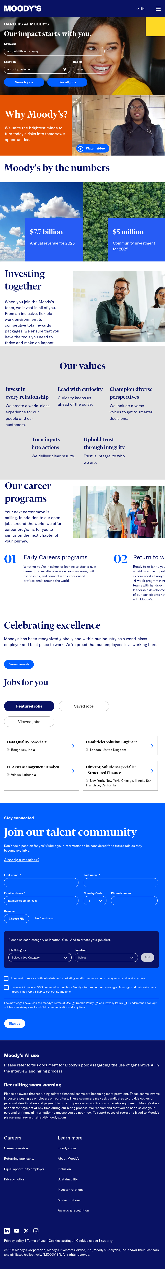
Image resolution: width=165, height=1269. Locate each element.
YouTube (16, 1231)
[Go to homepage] (22, 8)
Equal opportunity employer (24, 1169)
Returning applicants (19, 1158)
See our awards (21, 665)
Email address (14, 893)
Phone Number (121, 893)
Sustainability (68, 1179)
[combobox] (37, 69)
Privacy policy (14, 1241)
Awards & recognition (73, 1210)
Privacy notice (14, 1179)
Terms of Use (62, 1003)
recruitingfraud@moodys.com (44, 1117)
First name (12, 875)
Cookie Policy (85, 1003)
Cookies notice (87, 1241)
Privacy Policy (114, 1003)
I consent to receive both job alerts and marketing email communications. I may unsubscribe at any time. (78, 978)
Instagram (36, 1231)
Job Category (17, 950)
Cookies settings (61, 1241)
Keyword (10, 44)
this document (44, 1064)
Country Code (93, 893)
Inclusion (64, 1169)
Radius (77, 62)
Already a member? (21, 859)
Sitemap (107, 1241)
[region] (82, 225)
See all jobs (67, 82)
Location (10, 62)
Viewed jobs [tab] (29, 721)
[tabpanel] (82, 764)
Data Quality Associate (27, 741)
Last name (92, 875)
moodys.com (67, 1148)
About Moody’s (68, 1158)
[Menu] (158, 9)
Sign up (15, 1023)
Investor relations (71, 1189)
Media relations (69, 1200)
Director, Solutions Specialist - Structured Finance (111, 769)
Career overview (16, 1148)
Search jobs (24, 82)
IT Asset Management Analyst (33, 766)
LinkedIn (7, 1231)
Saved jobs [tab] (84, 706)
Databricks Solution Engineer (111, 741)
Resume (9, 911)
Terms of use (36, 1241)
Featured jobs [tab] (29, 706)
